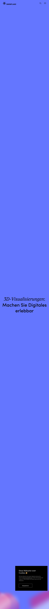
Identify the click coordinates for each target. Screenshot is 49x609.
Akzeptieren (25, 585)
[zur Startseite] (9, 4)
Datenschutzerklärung (27, 577)
